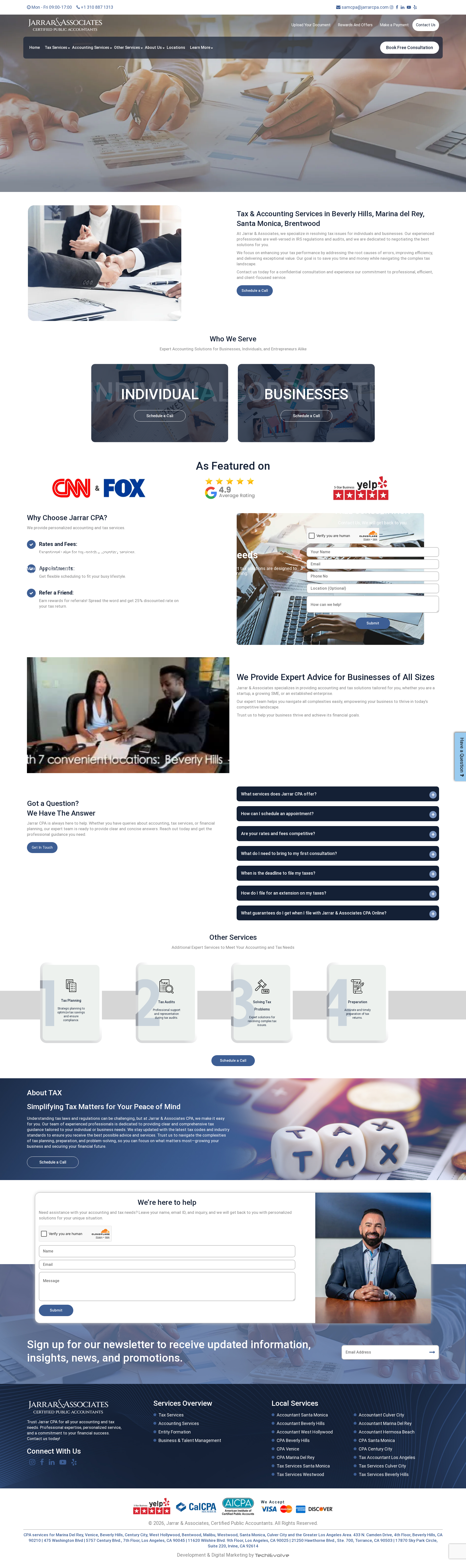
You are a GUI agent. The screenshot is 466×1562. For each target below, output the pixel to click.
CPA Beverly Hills (293, 1440)
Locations (176, 47)
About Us (153, 47)
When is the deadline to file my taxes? (278, 873)
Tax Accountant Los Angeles (387, 1457)
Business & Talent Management (189, 1440)
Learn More (200, 47)
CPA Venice (288, 1448)
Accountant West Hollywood (305, 1431)
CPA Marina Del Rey (296, 1457)
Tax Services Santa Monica (303, 1465)
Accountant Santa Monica (302, 1414)
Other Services (127, 47)
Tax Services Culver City (382, 1465)
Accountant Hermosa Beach (387, 1431)
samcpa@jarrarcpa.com (365, 7)
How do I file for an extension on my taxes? (283, 893)
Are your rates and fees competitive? (278, 833)
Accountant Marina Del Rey (385, 1423)
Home (34, 47)
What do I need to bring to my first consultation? (289, 853)
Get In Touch (42, 847)
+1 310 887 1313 (96, 7)
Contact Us (425, 25)
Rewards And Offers (355, 25)
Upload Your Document (311, 25)
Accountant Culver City (381, 1414)
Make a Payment (394, 25)
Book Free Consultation (409, 47)
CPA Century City (375, 1448)
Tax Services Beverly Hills (384, 1474)
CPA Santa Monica (377, 1440)
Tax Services (56, 47)
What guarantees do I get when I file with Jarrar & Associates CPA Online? (313, 912)
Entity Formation (174, 1431)
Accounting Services (90, 47)
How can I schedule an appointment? (277, 813)
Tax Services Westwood (300, 1474)
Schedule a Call (254, 290)
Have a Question (462, 754)
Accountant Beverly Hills (301, 1423)
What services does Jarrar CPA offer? (278, 793)
